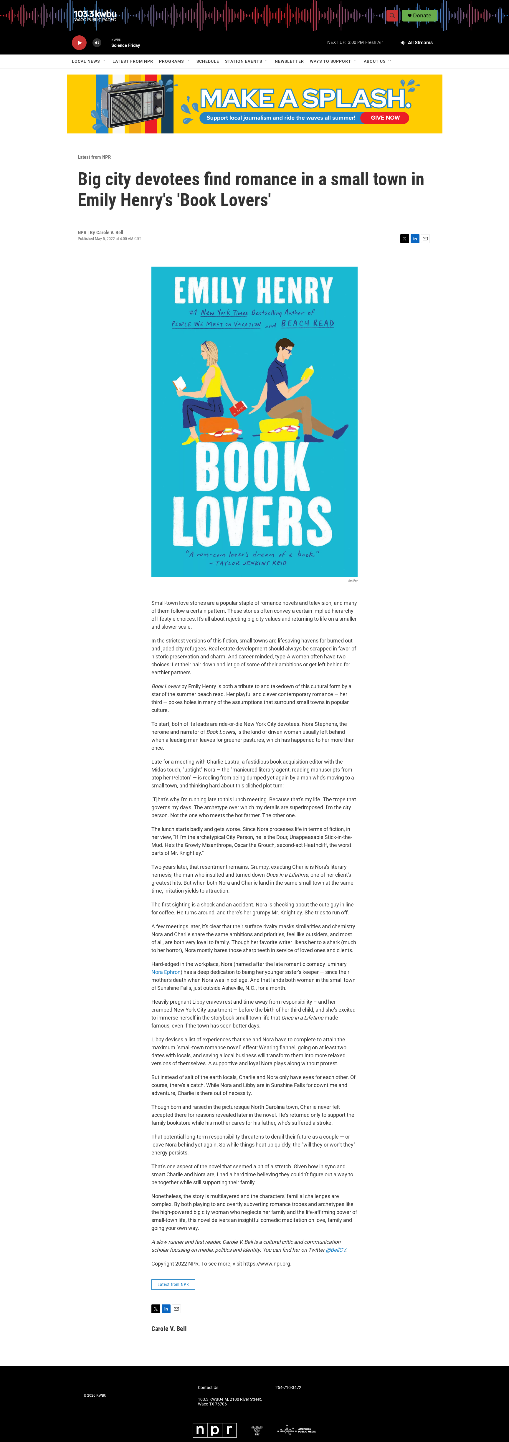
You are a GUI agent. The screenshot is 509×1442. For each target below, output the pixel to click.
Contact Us (208, 1387)
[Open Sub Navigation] (104, 61)
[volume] (97, 42)
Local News (86, 61)
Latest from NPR (133, 61)
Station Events (243, 61)
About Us (375, 61)
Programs (171, 61)
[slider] (106, 42)
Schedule (207, 61)
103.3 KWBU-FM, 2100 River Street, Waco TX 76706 (230, 1401)
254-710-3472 (288, 1387)
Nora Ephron (166, 972)
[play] (79, 42)
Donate (422, 15)
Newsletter (289, 61)
